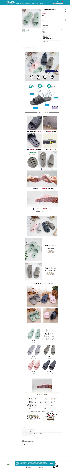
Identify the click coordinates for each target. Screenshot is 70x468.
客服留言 (40, 466)
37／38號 (49, 17)
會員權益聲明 (41, 467)
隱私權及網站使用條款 (28, 467)
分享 (44, 41)
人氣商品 (65, 20)
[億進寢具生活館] (11, 2)
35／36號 (44, 17)
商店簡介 (27, 466)
